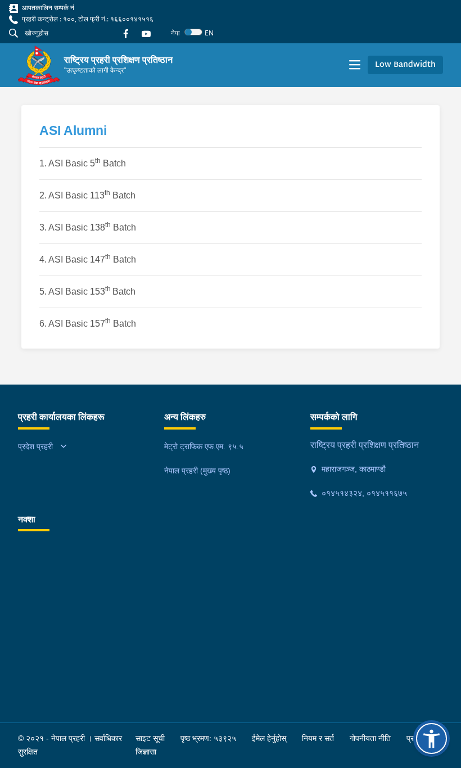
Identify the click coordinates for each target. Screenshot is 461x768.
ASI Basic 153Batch (93, 291)
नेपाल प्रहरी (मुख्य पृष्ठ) (197, 470)
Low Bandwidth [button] (405, 65)
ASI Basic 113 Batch (91, 195)
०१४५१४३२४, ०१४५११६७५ (363, 493)
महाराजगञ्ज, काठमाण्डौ (352, 468)
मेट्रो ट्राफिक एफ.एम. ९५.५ (203, 446)
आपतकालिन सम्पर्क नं (47, 7)
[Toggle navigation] (355, 65)
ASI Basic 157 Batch (92, 323)
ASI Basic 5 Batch (87, 163)
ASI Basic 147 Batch (93, 259)
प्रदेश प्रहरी (35, 446)
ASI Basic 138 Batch (92, 227)
